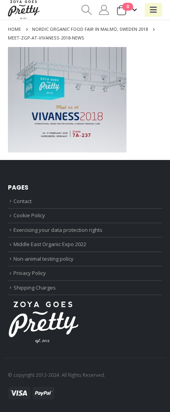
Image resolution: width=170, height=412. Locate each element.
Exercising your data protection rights (57, 229)
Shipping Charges (34, 287)
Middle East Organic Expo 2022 (49, 244)
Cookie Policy (29, 215)
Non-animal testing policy (43, 258)
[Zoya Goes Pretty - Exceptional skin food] (24, 9)
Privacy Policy (29, 273)
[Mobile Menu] (153, 10)
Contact (22, 201)
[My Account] (104, 10)
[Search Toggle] (86, 10)
